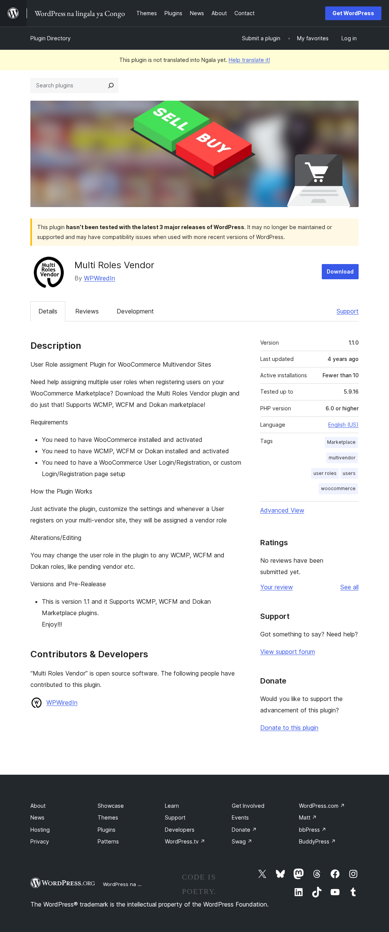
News (37, 817)
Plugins (106, 829)
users (349, 473)
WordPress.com (322, 805)
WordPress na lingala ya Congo (140, 884)
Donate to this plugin (289, 727)
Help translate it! (249, 60)
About (38, 805)
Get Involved (248, 805)
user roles (325, 473)
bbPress (312, 829)
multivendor (342, 457)
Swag (242, 841)
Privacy (39, 841)
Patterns (108, 841)
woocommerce (338, 488)
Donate (244, 829)
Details (47, 311)
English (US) (343, 424)
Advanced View (282, 510)
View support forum (287, 651)
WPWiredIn (99, 278)
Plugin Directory (50, 38)
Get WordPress (353, 13)
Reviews (87, 311)
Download (340, 271)
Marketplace (341, 442)
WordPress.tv (185, 841)
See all (349, 587)
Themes (108, 817)
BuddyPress (317, 841)
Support (348, 311)
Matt (308, 817)
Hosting (40, 829)
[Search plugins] (111, 85)
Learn (172, 805)
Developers (179, 829)
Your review (276, 587)
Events (240, 817)
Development (135, 311)
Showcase (111, 805)
